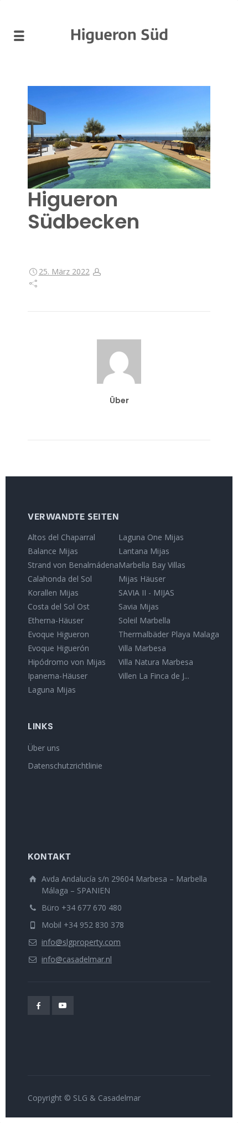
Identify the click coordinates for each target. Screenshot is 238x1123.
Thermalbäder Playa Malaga (168, 634)
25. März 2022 (64, 271)
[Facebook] (39, 1005)
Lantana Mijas (143, 551)
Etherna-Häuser (56, 620)
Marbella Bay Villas (151, 565)
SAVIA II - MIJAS (146, 592)
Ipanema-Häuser (57, 675)
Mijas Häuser (141, 578)
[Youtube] (63, 1005)
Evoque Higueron (58, 634)
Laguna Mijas (52, 689)
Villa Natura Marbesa (155, 662)
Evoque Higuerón (58, 648)
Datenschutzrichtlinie (65, 765)
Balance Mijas (53, 551)
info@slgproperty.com (81, 942)
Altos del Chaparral (61, 537)
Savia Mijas (138, 606)
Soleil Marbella (144, 620)
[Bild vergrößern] (119, 137)
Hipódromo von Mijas (67, 662)
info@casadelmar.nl (77, 959)
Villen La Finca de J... (153, 675)
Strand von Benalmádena (73, 565)
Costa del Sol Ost (59, 606)
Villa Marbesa (142, 648)
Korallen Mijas (53, 592)
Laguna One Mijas (151, 537)
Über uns (44, 748)
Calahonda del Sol (60, 578)
